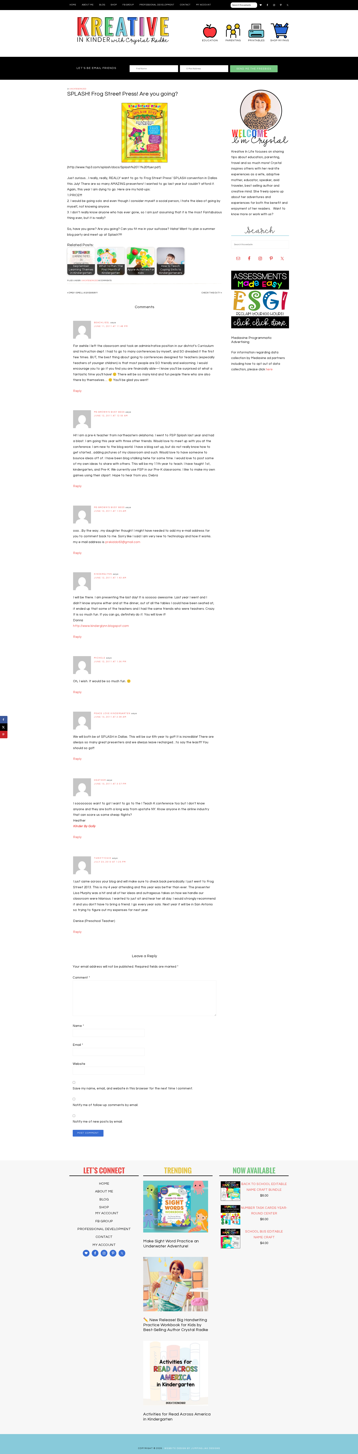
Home (104, 1183)
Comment (81, 977)
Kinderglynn (103, 574)
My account (106, 1213)
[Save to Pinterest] (3, 734)
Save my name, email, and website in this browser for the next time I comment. (133, 1088)
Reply (77, 391)
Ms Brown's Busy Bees (109, 412)
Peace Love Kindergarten (112, 713)
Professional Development (104, 1229)
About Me (104, 1191)
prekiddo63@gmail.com (122, 542)
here (269, 369)
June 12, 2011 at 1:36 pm (110, 662)
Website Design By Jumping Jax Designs (192, 1448)
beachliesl (102, 323)
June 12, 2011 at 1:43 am (110, 578)
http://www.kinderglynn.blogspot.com (101, 626)
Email (78, 1045)
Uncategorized (77, 89)
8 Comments (105, 280)
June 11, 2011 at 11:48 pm (111, 326)
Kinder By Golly (84, 826)
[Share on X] (3, 727)
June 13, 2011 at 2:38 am (110, 717)
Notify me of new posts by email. (98, 1121)
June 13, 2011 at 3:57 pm (110, 784)
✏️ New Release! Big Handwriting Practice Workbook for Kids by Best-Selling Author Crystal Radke (175, 1325)
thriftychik (102, 858)
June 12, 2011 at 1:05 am (110, 511)
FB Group (104, 1221)
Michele (99, 658)
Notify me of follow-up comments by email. (105, 1105)
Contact (104, 1237)
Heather (100, 780)
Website (79, 1064)
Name (78, 1026)
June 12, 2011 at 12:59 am (111, 416)
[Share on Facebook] (3, 719)
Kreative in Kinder (123, 31)
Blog (104, 1199)
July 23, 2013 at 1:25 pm (110, 862)
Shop (104, 1207)
